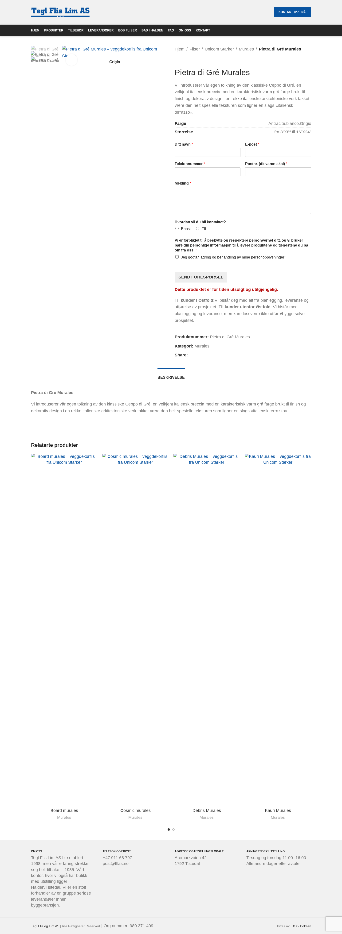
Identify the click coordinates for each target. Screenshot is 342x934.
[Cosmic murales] (135, 630)
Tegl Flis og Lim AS (45, 926)
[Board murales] (64, 630)
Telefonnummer (190, 164)
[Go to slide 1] (169, 829)
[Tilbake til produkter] (183, 60)
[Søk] (309, 30)
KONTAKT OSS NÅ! (293, 12)
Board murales (64, 810)
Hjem (180, 49)
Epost (186, 229)
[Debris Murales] (206, 630)
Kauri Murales (278, 810)
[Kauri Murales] (278, 630)
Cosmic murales (135, 810)
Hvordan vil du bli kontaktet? (200, 222)
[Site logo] (60, 12)
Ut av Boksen (301, 926)
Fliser (194, 49)
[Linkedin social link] (196, 355)
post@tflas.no (116, 863)
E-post (252, 144)
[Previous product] (177, 60)
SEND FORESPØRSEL (200, 277)
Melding (183, 183)
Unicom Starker (219, 49)
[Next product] (189, 60)
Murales (246, 49)
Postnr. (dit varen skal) (266, 164)
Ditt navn (184, 144)
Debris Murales (207, 810)
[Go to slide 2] (173, 829)
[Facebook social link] (190, 355)
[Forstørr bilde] (71, 60)
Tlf (204, 229)
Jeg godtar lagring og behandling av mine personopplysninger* (233, 257)
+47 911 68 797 (117, 857)
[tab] (171, 375)
